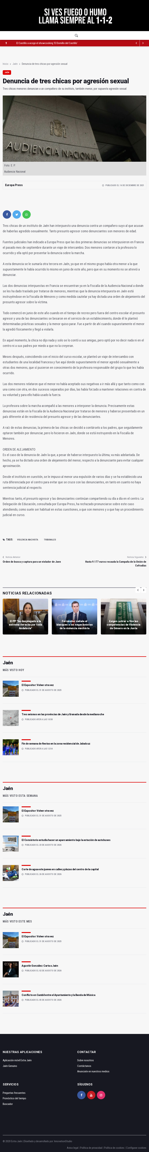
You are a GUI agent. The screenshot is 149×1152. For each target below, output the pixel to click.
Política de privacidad (91, 1147)
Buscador (8, 1104)
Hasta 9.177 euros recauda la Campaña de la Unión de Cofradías (115, 563)
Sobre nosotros (85, 1060)
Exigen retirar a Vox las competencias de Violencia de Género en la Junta (123, 625)
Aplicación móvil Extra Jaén (17, 1060)
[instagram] (101, 1095)
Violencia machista (27, 539)
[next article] (136, 43)
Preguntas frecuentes (14, 1093)
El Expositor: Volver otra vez (38, 685)
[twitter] (17, 214)
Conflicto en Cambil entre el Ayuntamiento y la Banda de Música (58, 995)
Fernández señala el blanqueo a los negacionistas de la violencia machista (74, 625)
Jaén (15, 63)
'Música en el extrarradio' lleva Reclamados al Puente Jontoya (48, 43)
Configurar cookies (136, 1147)
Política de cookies (114, 1147)
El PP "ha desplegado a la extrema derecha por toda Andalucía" (25, 625)
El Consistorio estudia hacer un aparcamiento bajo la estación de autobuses (66, 840)
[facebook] (7, 214)
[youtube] (91, 1095)
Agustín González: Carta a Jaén (40, 965)
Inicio (5, 63)
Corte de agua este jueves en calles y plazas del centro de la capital (60, 869)
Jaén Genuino (10, 1066)
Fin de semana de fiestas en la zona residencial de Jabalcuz (56, 743)
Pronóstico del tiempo (14, 1098)
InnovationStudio (63, 1141)
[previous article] (143, 43)
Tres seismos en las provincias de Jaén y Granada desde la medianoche (63, 714)
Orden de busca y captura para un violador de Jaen (32, 561)
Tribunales (50, 539)
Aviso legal (72, 1147)
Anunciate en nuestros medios (93, 1071)
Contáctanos (84, 1066)
